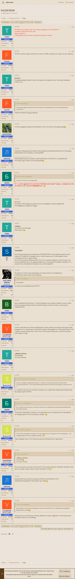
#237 (73, 426)
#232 (73, 300)
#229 (72, 223)
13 (24, 22)
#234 (73, 351)
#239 (72, 476)
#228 (72, 199)
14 (26, 22)
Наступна (37, 22)
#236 (73, 399)
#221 (73, 27)
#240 (72, 501)
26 (32, 22)
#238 (72, 450)
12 (21, 22)
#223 (73, 75)
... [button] (13, 22)
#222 (73, 51)
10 (16, 22)
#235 (73, 375)
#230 (72, 248)
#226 (73, 148)
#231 (73, 270)
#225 (73, 124)
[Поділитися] (69, 27)
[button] (3, 2)
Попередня (6, 22)
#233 (73, 325)
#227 (73, 173)
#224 (73, 100)
